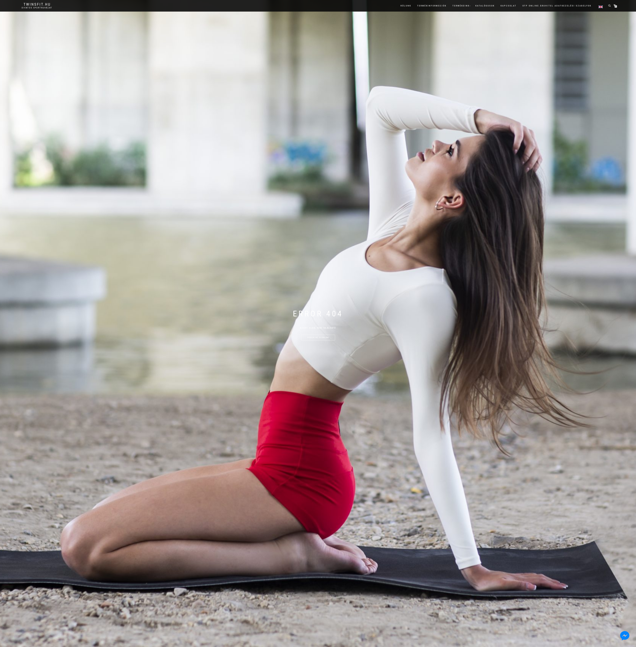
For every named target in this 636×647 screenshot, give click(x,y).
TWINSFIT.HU (37, 4)
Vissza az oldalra (318, 337)
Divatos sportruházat (37, 8)
